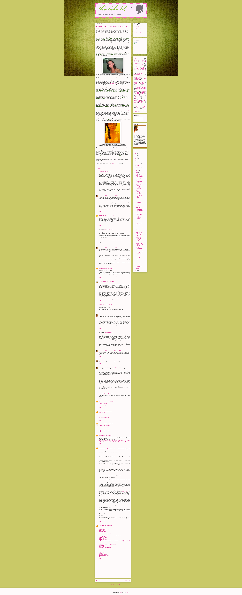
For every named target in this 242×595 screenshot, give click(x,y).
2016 (136, 151)
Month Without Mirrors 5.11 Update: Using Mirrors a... (139, 226)
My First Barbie (139, 207)
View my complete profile (139, 146)
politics (139, 99)
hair (142, 82)
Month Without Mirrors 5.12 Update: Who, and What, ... (139, 221)
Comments (137, 119)
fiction (143, 81)
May (137, 174)
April (137, 263)
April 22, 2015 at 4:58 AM (107, 411)
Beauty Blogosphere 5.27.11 (139, 181)
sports (135, 103)
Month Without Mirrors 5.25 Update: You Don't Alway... (139, 192)
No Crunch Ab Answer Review (104, 415)
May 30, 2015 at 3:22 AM (107, 435)
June (137, 172)
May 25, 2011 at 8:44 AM (116, 195)
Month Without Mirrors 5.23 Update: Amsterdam (139, 201)
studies (137, 106)
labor (111, 164)
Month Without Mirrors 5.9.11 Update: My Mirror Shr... (139, 234)
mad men (138, 86)
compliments (137, 74)
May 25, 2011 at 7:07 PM (107, 304)
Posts (136, 117)
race (143, 99)
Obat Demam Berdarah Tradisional (119, 441)
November (138, 163)
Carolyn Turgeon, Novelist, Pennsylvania (139, 252)
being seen (136, 69)
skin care (142, 102)
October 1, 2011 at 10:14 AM (108, 360)
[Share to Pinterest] (122, 163)
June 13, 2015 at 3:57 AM (107, 447)
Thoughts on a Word (138, 32)
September (138, 167)
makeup (144, 87)
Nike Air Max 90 (125, 491)
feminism (107, 164)
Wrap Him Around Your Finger (104, 425)
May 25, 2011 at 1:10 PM (108, 229)
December (138, 161)
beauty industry (138, 65)
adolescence (137, 58)
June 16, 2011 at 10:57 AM (117, 350)
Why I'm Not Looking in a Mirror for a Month (139, 259)
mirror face (144, 91)
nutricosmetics (143, 94)
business (136, 72)
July (137, 170)
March (137, 264)
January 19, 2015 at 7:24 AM (108, 401)
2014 (136, 155)
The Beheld (135, 42)
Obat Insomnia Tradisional (108, 441)
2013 (136, 157)
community (139, 73)
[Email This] (117, 163)
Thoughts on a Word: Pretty (139, 214)
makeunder (138, 87)
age (143, 60)
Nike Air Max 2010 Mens (106, 467)
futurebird (101, 360)
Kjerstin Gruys (102, 281)
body (142, 70)
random (135, 100)
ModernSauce (101, 215)
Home (113, 580)
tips (137, 107)
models (137, 92)
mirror (113, 164)
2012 (136, 158)
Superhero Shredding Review (104, 405)
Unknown (101, 268)
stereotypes (136, 105)
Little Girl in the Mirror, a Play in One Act (139, 244)
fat (143, 79)
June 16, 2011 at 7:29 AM (108, 332)
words (142, 110)
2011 (136, 160)
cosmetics (136, 75)
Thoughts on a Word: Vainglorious (139, 196)
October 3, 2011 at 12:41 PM (117, 367)
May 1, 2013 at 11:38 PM (108, 393)
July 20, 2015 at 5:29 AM (107, 525)
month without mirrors (119, 164)
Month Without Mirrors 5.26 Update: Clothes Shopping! (139, 186)
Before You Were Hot (114, 83)
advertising (136, 60)
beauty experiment (102, 164)
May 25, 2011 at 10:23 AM (109, 215)
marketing (143, 88)
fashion (138, 79)
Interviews (136, 30)
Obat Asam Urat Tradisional (117, 440)
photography (137, 98)
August (137, 168)
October (138, 165)
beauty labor (136, 67)
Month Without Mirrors (138, 28)
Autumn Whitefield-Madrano (104, 195)
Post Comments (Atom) (115, 584)
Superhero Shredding (103, 403)
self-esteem (140, 101)
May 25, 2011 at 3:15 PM (107, 268)
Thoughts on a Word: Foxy (139, 255)
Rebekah (100, 304)
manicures (138, 88)
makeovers (144, 86)
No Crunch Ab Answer (103, 412)
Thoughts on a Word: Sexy (139, 230)
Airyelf (120, 592)
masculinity (138, 89)
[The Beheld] (137, 51)
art (134, 61)
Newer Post (98, 580)
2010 (136, 270)
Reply (100, 211)
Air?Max (115, 517)
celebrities (143, 72)
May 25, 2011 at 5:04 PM (109, 281)
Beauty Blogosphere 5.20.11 (139, 205)
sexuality (136, 102)
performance (137, 97)
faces (144, 78)
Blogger (128, 592)
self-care (144, 100)
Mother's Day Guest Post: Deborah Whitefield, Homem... (139, 239)
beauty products (140, 68)
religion (140, 100)
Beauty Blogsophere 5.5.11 (139, 248)
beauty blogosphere (140, 62)
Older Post (127, 580)
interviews (138, 84)
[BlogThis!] (118, 163)
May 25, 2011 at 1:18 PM (116, 247)
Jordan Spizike (105, 448)
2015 (136, 153)
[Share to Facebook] (121, 163)
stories (144, 105)
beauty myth (143, 67)
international (143, 83)
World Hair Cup (136, 111)
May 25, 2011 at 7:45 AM (106, 171)
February (138, 266)
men (145, 89)
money (142, 92)
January (138, 268)
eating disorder (138, 77)
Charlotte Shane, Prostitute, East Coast (139, 210)
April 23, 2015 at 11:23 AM (108, 423)
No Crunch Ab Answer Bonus (104, 417)
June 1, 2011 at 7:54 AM (116, 314)
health (135, 83)
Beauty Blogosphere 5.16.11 (139, 217)
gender (135, 82)
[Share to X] (119, 163)
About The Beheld (137, 26)
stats (142, 103)
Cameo (100, 171)
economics (136, 78)
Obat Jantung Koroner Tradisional (105, 440)
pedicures (140, 95)
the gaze (144, 106)
